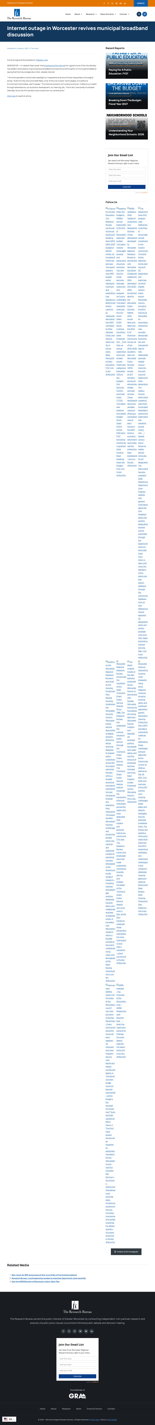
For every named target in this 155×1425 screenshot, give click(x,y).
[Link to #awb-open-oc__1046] (139, 14)
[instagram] (112, 3)
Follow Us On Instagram (127, 1251)
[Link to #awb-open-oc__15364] (144, 14)
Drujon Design (111, 1420)
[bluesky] (116, 3)
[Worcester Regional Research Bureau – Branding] (19, 10)
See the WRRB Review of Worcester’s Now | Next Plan (36, 1281)
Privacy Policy (94, 1420)
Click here (11, 96)
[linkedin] (125, 3)
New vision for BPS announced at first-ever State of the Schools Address (44, 1275)
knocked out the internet (54, 65)
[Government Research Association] (77, 1394)
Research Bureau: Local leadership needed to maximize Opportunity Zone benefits (49, 1278)
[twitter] (108, 3)
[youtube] (121, 3)
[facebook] (104, 3)
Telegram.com (42, 60)
